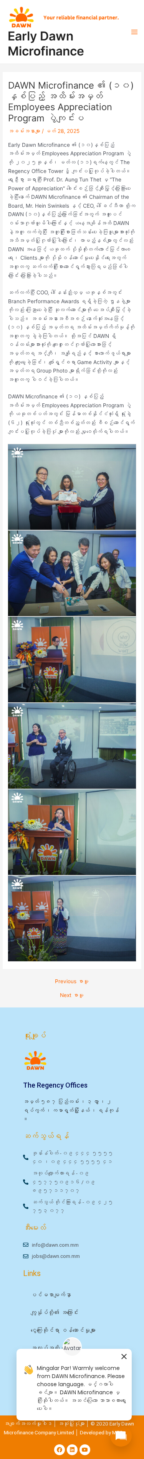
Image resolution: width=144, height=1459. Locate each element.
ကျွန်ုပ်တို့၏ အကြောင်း (54, 1312)
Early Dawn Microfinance (46, 43)
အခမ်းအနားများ (24, 131)
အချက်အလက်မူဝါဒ (28, 1423)
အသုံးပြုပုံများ (72, 1423)
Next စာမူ (72, 995)
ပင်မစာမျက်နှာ (51, 1294)
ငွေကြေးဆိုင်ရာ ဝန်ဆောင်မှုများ (63, 1330)
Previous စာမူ (72, 981)
